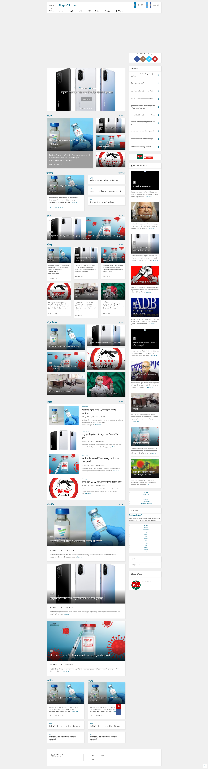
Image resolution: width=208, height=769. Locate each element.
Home (52, 11)
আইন (77, 291)
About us (146, 494)
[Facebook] (150, 5)
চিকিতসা (51, 136)
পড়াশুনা (80, 11)
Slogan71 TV (146, 501)
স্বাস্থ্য (86, 479)
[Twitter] (147, 5)
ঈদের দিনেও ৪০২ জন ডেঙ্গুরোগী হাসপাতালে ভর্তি (110, 163)
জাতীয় (100, 141)
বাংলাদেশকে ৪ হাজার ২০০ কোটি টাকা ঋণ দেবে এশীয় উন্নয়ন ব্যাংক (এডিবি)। (144, 311)
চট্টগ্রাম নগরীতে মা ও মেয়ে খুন (143, 282)
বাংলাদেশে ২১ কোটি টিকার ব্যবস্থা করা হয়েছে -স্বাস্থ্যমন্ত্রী (86, 92)
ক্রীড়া (146, 536)
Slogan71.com (67, 5)
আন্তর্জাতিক (146, 530)
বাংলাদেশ (61, 11)
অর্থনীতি (89, 11)
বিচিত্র (49, 244)
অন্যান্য (146, 552)
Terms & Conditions (146, 503)
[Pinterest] (138, 5)
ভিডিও (103, 755)
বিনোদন (97, 11)
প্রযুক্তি (108, 11)
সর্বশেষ (49, 115)
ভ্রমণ (49, 215)
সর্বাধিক (49, 401)
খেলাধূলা (71, 11)
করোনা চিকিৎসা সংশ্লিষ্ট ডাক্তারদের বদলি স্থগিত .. (104, 394)
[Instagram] (142, 5)
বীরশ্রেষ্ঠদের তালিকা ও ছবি (142, 186)
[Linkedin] (135, 5)
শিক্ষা (146, 541)
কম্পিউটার (50, 504)
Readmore (86, 99)
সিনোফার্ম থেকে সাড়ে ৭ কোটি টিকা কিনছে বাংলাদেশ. (64, 346)
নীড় (92, 755)
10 (135, 467)
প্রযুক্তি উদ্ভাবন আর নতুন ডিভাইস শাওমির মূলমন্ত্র (111, 129)
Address (146, 499)
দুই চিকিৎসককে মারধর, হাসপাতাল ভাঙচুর (61, 391)
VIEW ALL (121, 115)
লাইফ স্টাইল (52, 322)
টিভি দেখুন (120, 11)
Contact (146, 497)
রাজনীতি (50, 680)
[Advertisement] (104, 31)
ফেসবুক (92, 759)
